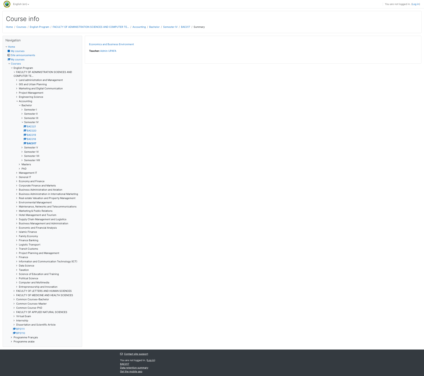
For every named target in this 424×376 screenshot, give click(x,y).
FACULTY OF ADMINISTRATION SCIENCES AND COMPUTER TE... (91, 26)
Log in (415, 4)
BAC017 (185, 26)
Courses (21, 26)
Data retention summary (134, 367)
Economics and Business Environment (111, 44)
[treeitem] (42, 194)
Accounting (139, 26)
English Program (39, 26)
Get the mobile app (131, 371)
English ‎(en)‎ (20, 4)
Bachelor (154, 26)
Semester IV (170, 26)
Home (9, 26)
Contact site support (136, 353)
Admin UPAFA (108, 50)
